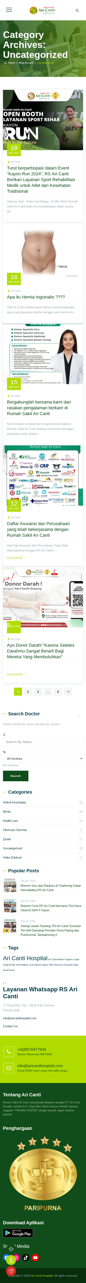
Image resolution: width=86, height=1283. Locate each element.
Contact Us (10, 1026)
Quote (7, 839)
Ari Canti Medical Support (60, 959)
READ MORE (15, 557)
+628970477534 (31, 1049)
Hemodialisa (22, 965)
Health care (10, 820)
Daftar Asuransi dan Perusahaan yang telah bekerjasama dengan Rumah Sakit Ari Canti (38, 529)
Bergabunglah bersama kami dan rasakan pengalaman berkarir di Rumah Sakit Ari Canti (39, 408)
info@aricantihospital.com (20, 1018)
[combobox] (10, 765)
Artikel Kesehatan (14, 802)
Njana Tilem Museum (52, 965)
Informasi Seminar (15, 830)
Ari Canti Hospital (25, 958)
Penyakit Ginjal (71, 965)
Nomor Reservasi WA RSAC (35, 1054)
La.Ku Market (35, 965)
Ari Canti (15, 162)
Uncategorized (12, 848)
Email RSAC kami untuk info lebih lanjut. (42, 1070)
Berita (7, 811)
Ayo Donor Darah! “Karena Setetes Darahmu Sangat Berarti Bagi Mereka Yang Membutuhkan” (40, 651)
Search (15, 775)
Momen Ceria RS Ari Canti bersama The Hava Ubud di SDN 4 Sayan (51, 908)
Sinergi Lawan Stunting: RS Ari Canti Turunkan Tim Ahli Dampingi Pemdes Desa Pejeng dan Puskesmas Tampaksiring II (51, 930)
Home (11, 62)
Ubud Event (8, 970)
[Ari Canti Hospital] (42, 10)
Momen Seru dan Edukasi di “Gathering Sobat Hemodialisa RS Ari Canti (51, 888)
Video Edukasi (12, 857)
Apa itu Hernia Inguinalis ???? (36, 296)
